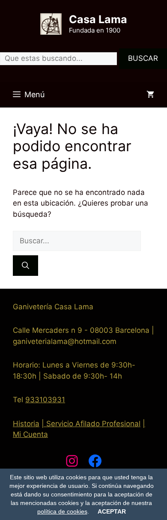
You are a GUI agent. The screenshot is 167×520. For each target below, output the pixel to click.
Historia (26, 423)
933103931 (45, 399)
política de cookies (62, 511)
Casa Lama (98, 19)
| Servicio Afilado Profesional (91, 423)
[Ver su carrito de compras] (150, 95)
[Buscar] (25, 265)
